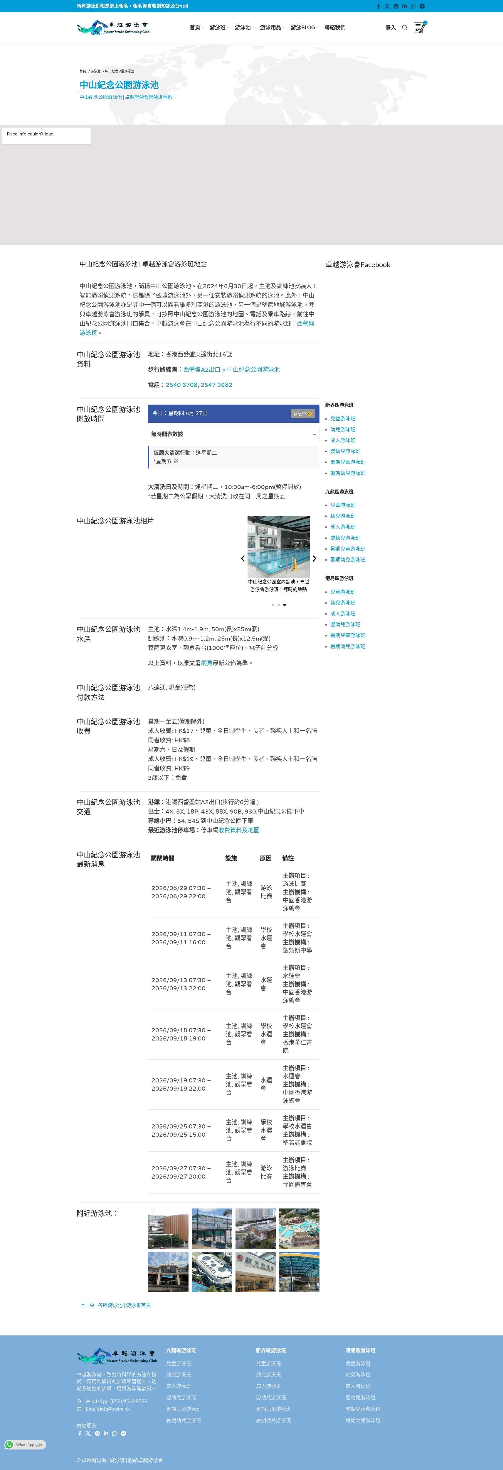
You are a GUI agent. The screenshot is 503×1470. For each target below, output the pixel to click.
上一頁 (87, 1305)
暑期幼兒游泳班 (347, 473)
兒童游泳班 (342, 418)
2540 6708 (182, 385)
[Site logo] (113, 27)
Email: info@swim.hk (108, 1409)
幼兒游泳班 (342, 429)
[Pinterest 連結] (395, 6)
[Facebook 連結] (378, 6)
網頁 (207, 663)
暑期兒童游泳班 (347, 462)
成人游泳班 (342, 440)
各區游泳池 (110, 1305)
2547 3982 (217, 385)
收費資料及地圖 (239, 830)
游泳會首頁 (138, 1305)
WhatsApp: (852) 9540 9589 (116, 1401)
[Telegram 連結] (422, 6)
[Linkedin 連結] (405, 6)
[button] (243, 558)
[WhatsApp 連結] (413, 6)
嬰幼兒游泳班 (345, 451)
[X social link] (386, 6)
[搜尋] (405, 27)
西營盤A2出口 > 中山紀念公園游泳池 (231, 370)
